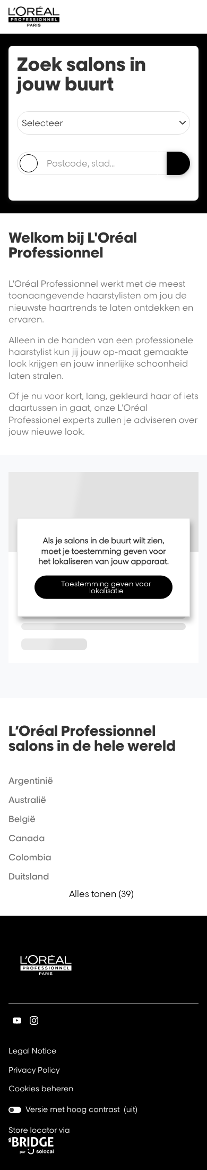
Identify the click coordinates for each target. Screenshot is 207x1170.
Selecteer (42, 123)
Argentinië (30, 780)
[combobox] (87, 163)
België (22, 819)
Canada (26, 838)
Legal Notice (32, 1052)
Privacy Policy (34, 1071)
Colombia (29, 857)
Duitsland (28, 876)
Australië (27, 799)
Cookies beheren (41, 1088)
